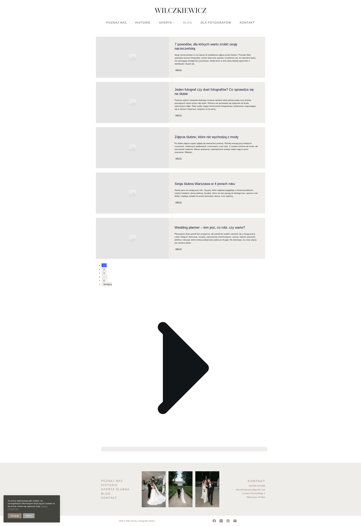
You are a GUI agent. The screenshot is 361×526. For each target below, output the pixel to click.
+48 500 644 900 (256, 486)
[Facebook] (214, 520)
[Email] (235, 520)
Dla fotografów (216, 22)
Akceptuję (15, 516)
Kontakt (247, 22)
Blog (187, 22)
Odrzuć (29, 516)
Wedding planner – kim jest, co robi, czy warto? (210, 227)
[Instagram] (221, 520)
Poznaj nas (116, 22)
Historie (143, 22)
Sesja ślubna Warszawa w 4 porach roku (205, 184)
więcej (178, 70)
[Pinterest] (228, 520)
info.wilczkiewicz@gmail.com (250, 489)
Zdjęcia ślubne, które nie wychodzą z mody (206, 137)
